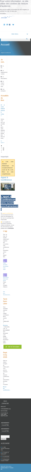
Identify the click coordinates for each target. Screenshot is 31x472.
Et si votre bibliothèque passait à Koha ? (4, 110)
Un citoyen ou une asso (2, 84)
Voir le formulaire (13, 347)
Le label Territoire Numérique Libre (5, 448)
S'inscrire (3, 438)
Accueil (2, 48)
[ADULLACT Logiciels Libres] (8, 16)
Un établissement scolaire (3, 72)
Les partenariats (5, 456)
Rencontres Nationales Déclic (6, 279)
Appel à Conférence (6, 178)
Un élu (2, 66)
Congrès (3, 50)
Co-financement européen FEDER (5, 460)
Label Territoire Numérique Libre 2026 (5, 266)
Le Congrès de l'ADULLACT (5, 453)
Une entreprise (3, 90)
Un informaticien (3, 77)
